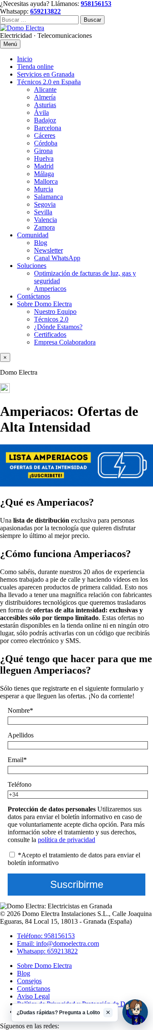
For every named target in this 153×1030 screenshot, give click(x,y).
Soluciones (31, 265)
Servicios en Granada (45, 74)
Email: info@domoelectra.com (58, 943)
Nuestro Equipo (55, 311)
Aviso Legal (33, 996)
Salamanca (48, 196)
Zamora (44, 227)
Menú (10, 44)
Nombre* (20, 710)
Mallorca (46, 181)
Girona (43, 150)
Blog (40, 242)
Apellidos (21, 735)
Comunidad (32, 235)
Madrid (44, 166)
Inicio (24, 59)
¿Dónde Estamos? (58, 326)
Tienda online (35, 66)
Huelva (44, 158)
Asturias (45, 104)
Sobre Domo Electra (44, 303)
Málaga (44, 173)
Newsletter (48, 250)
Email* (17, 759)
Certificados (50, 334)
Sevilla (43, 212)
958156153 (96, 3)
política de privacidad (66, 839)
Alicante (45, 89)
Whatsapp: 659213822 (47, 951)
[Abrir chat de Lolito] (135, 1012)
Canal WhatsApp (57, 258)
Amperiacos (50, 288)
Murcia (43, 189)
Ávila (41, 112)
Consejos (29, 980)
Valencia (45, 219)
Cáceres (44, 135)
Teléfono (19, 784)
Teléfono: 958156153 (46, 935)
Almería (45, 97)
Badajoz (45, 120)
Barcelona (47, 127)
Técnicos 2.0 (51, 319)
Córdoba (45, 143)
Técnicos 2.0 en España (49, 81)
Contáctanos (33, 296)
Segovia (45, 204)
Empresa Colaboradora (65, 342)
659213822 (45, 11)
